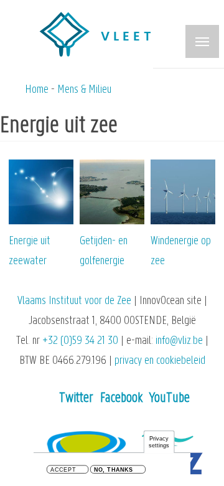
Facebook (121, 398)
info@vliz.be (179, 341)
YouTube (169, 398)
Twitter (76, 398)
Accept (63, 470)
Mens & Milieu (84, 90)
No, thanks (113, 470)
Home (37, 90)
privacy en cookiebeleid (159, 361)
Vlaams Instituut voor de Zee (74, 301)
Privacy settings (159, 442)
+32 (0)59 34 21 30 (80, 341)
